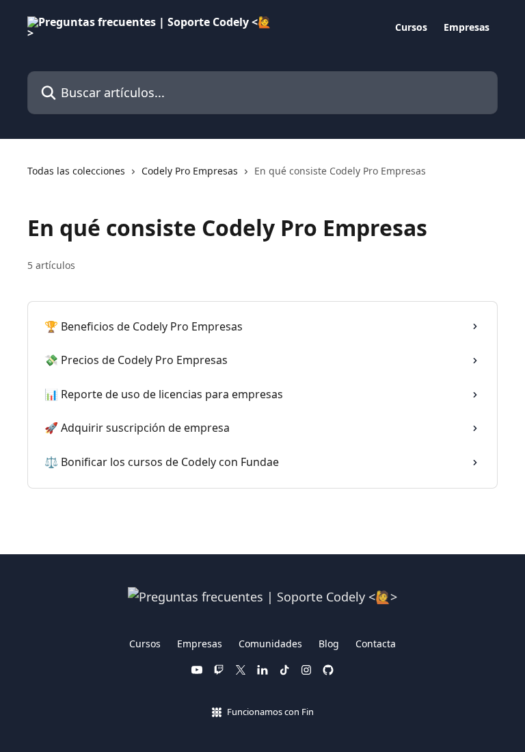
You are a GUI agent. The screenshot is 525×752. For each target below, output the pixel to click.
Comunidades (270, 643)
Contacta (375, 643)
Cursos (411, 27)
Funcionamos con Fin (270, 711)
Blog (329, 643)
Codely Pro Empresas (190, 170)
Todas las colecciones (76, 170)
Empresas (466, 27)
